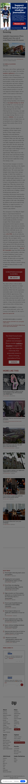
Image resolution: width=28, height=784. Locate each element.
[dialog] (14, 392)
